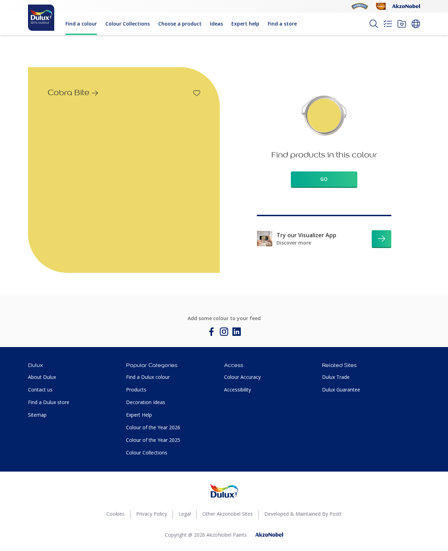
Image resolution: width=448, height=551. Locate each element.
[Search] (374, 24)
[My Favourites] (402, 24)
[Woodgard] (380, 6)
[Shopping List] (388, 24)
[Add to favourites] (196, 93)
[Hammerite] (360, 6)
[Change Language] (416, 24)
